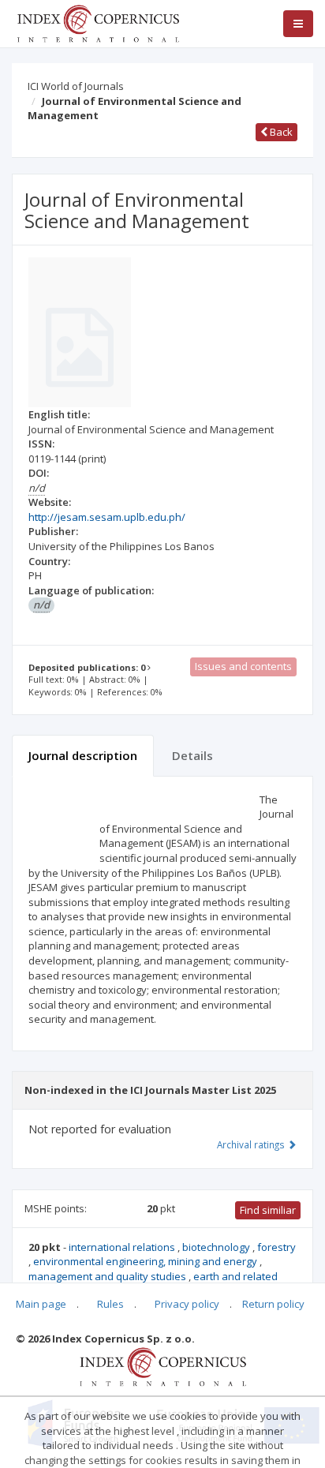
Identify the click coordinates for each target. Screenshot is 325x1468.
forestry (276, 1247)
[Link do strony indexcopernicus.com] (163, 1365)
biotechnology (217, 1247)
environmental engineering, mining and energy (146, 1261)
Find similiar (268, 1210)
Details (192, 755)
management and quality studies (108, 1276)
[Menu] (298, 23)
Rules (110, 1304)
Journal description (82, 755)
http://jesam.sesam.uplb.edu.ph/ (106, 517)
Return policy (273, 1304)
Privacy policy (187, 1304)
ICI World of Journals (76, 86)
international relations (123, 1247)
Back (280, 132)
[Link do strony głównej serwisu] (98, 22)
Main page (41, 1304)
